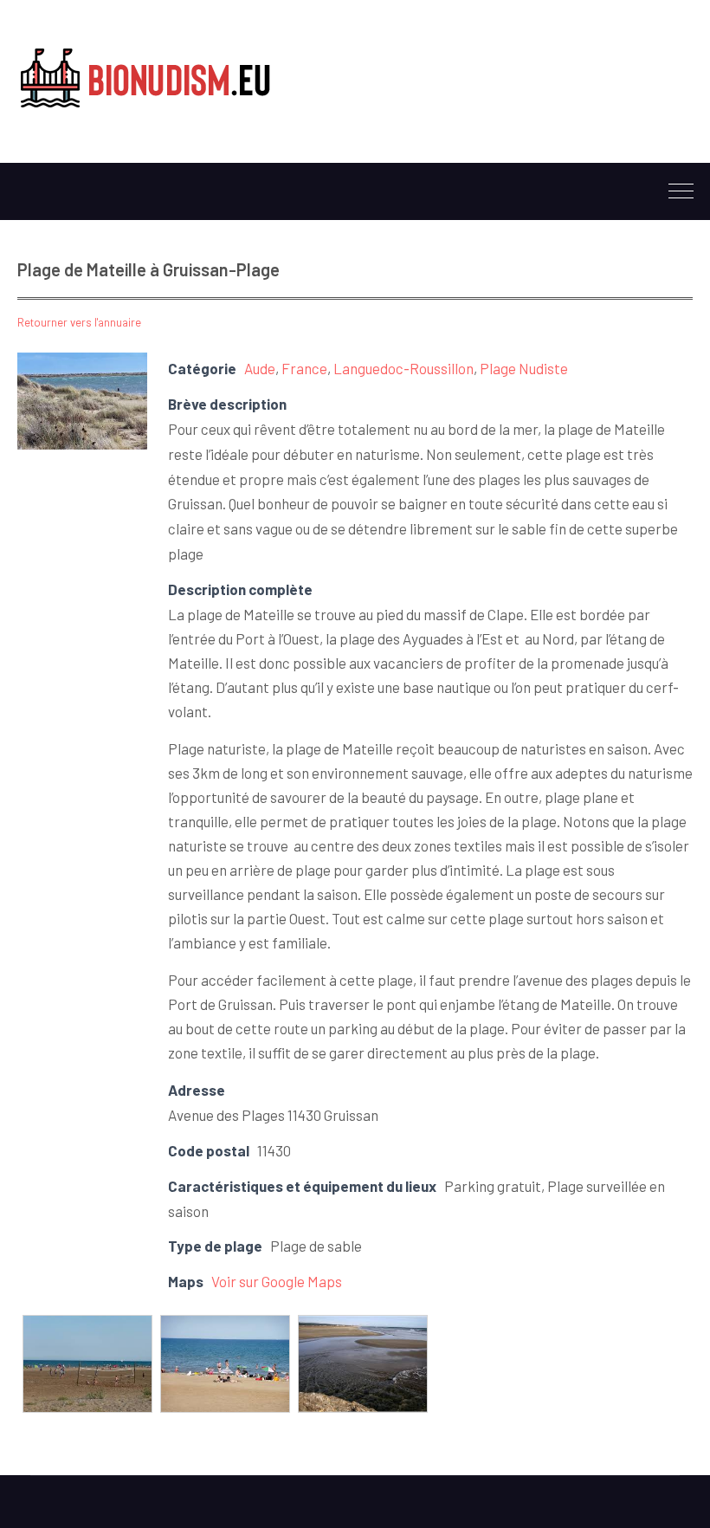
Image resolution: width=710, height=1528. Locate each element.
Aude (259, 368)
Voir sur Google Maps (276, 1281)
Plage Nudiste (524, 368)
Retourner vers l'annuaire (79, 322)
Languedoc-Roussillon (403, 368)
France (304, 368)
